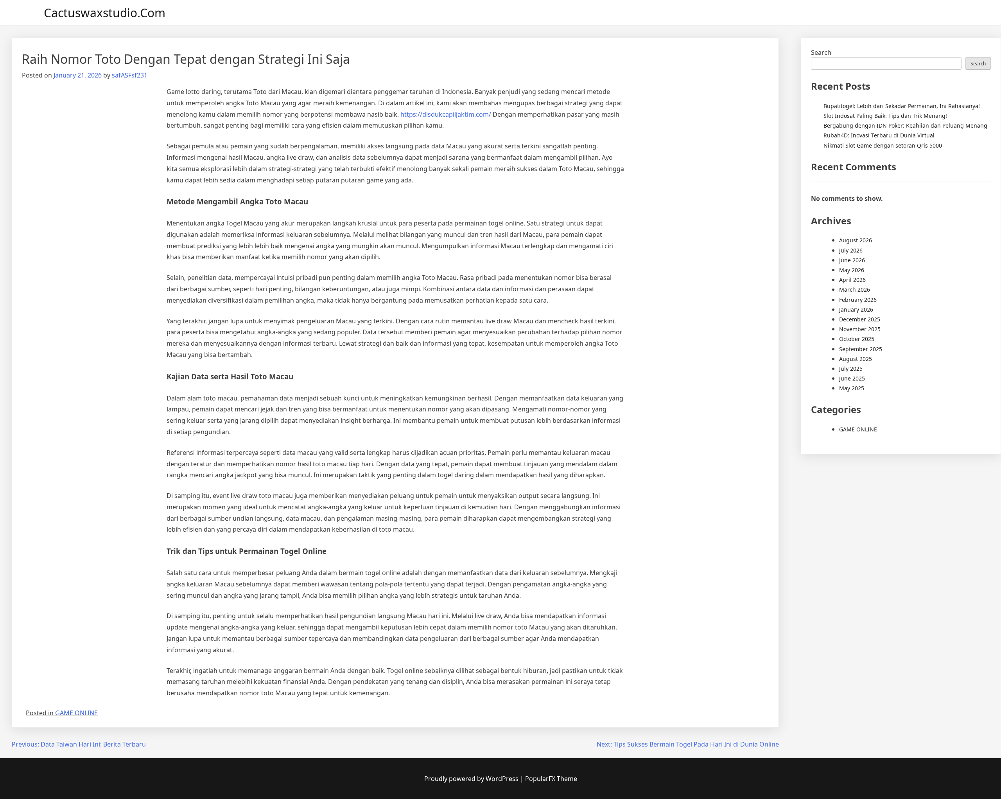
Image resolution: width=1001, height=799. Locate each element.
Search (821, 52)
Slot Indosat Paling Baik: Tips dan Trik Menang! (885, 115)
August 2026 (855, 240)
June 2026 (852, 260)
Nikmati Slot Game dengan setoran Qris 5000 (882, 145)
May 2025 (851, 388)
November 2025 (860, 329)
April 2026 (852, 279)
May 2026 (851, 270)
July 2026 (851, 250)
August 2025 (855, 359)
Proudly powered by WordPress (472, 778)
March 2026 (854, 289)
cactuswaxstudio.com (104, 13)
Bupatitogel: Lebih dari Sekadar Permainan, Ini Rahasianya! (901, 106)
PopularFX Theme (551, 778)
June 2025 (852, 378)
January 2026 (856, 309)
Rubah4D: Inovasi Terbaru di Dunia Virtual (879, 135)
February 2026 (858, 299)
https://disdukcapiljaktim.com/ (445, 114)
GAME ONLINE (76, 713)
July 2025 (851, 368)
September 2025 (860, 349)
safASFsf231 (129, 75)
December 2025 (859, 319)
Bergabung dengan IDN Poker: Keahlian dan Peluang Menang (905, 125)
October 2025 (856, 339)
